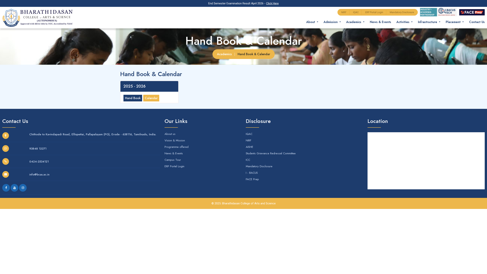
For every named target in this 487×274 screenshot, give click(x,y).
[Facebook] (6, 188)
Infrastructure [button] (428, 22)
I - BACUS (252, 173)
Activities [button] (403, 22)
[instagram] (23, 188)
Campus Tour (173, 160)
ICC (248, 160)
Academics (224, 54)
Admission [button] (331, 22)
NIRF (343, 12)
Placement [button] (454, 22)
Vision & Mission (175, 140)
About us (170, 134)
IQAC (356, 12)
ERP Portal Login (374, 12)
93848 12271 (37, 149)
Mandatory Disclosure (402, 12)
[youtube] (14, 188)
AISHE (249, 147)
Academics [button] (354, 22)
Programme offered (177, 147)
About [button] (311, 22)
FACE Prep (252, 179)
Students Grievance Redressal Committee (271, 153)
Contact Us (477, 22)
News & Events (380, 22)
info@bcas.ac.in (39, 174)
